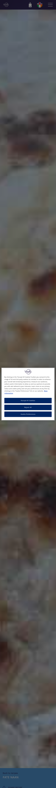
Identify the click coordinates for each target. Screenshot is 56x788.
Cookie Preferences (28, 414)
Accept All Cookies (28, 400)
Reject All (28, 407)
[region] (28, 394)
